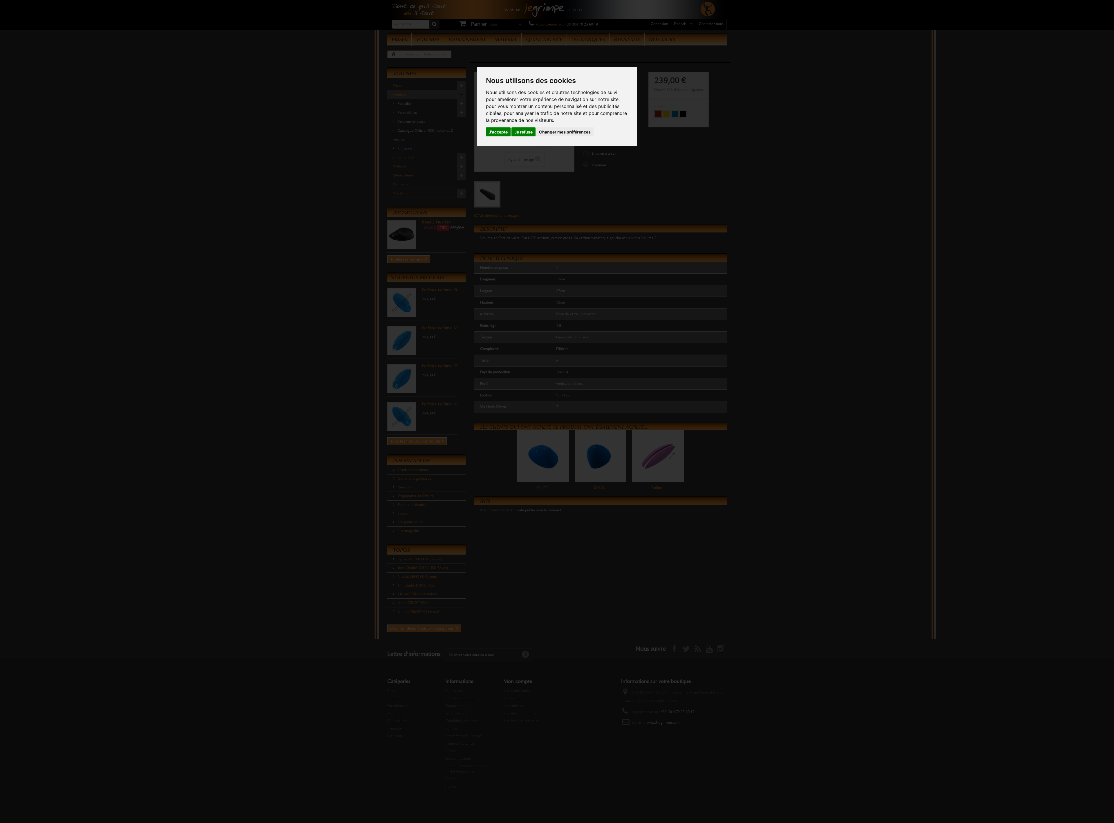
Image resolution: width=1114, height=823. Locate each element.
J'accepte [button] (498, 131)
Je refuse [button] (523, 131)
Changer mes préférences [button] (565, 131)
